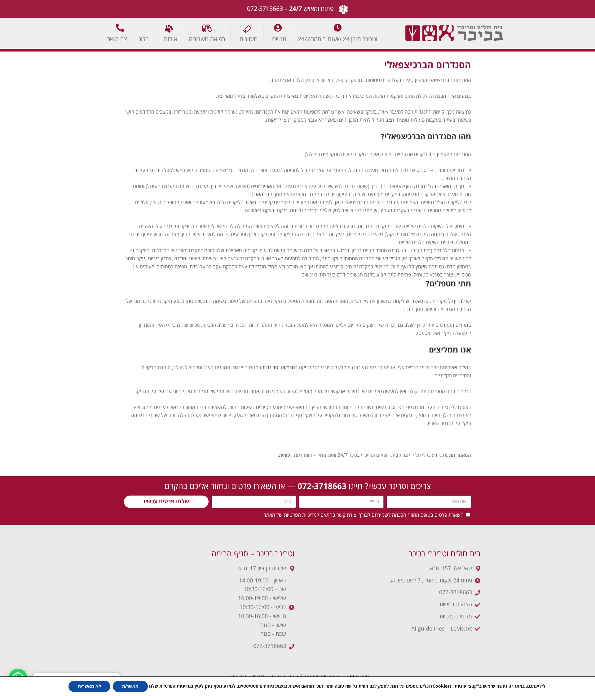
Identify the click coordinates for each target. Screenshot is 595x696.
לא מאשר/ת (89, 686)
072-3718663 (265, 9)
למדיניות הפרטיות (301, 515)
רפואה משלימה (207, 39)
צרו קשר (117, 39)
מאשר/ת (130, 686)
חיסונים (249, 39)
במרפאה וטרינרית (280, 368)
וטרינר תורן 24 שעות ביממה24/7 (337, 39)
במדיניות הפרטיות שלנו (171, 686)
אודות (170, 39)
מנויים (279, 39)
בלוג (144, 39)
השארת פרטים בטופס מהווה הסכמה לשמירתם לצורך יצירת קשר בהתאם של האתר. (363, 515)
